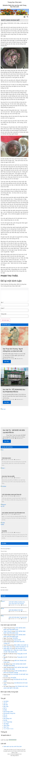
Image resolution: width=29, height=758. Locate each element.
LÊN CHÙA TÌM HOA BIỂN (8, 476)
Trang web (3, 313)
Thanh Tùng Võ (7, 631)
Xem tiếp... (6, 361)
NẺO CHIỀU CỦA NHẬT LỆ (21, 645)
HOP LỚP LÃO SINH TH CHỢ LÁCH (18, 617)
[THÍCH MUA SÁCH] (4, 452)
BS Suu (5, 716)
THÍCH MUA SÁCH (6, 458)
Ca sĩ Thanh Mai (8, 722)
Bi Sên (5, 710)
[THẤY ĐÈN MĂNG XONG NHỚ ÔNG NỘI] (4, 489)
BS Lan (5, 715)
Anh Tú (5, 703)
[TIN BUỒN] (4, 525)
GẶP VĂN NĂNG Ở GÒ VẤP (16, 610)
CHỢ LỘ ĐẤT (17, 640)
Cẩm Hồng (6, 725)
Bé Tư (5, 708)
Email (3, 308)
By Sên (5, 720)
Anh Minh (6, 701)
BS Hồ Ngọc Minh (8, 711)
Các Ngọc (6, 723)
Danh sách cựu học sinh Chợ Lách (13, 746)
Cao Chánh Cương (8, 729)
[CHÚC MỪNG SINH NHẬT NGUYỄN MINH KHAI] (4, 507)
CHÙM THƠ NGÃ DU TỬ (21, 646)
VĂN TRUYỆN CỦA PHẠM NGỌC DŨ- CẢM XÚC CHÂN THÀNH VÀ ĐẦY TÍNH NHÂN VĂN (15, 650)
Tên (2, 302)
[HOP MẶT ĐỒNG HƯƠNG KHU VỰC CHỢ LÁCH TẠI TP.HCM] (4, 604)
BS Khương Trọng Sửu (9, 713)
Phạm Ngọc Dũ (8, 646)
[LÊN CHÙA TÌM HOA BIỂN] (4, 470)
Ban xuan (6, 706)
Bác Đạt (6, 704)
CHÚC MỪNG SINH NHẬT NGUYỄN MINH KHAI (13, 513)
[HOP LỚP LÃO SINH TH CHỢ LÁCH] (4, 618)
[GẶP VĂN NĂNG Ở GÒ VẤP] (4, 611)
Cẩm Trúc (6, 727)
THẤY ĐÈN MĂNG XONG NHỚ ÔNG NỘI (11, 494)
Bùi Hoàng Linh (8, 718)
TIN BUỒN (4, 531)
